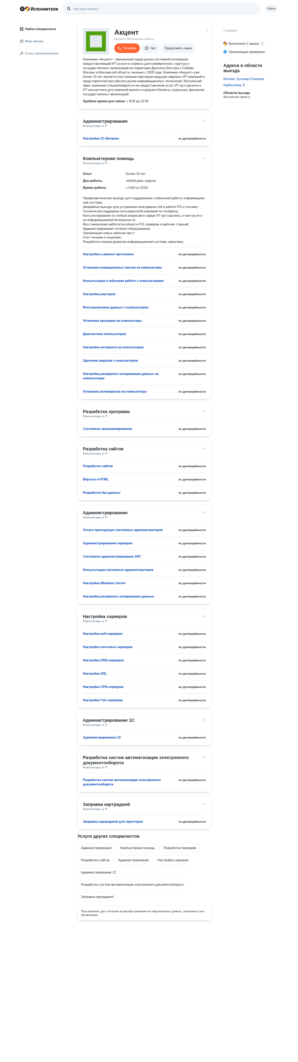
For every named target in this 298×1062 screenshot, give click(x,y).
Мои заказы (34, 41)
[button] (127, 48)
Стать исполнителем (41, 53)
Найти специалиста (40, 29)
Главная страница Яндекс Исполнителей (39, 8)
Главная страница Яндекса (22, 8)
